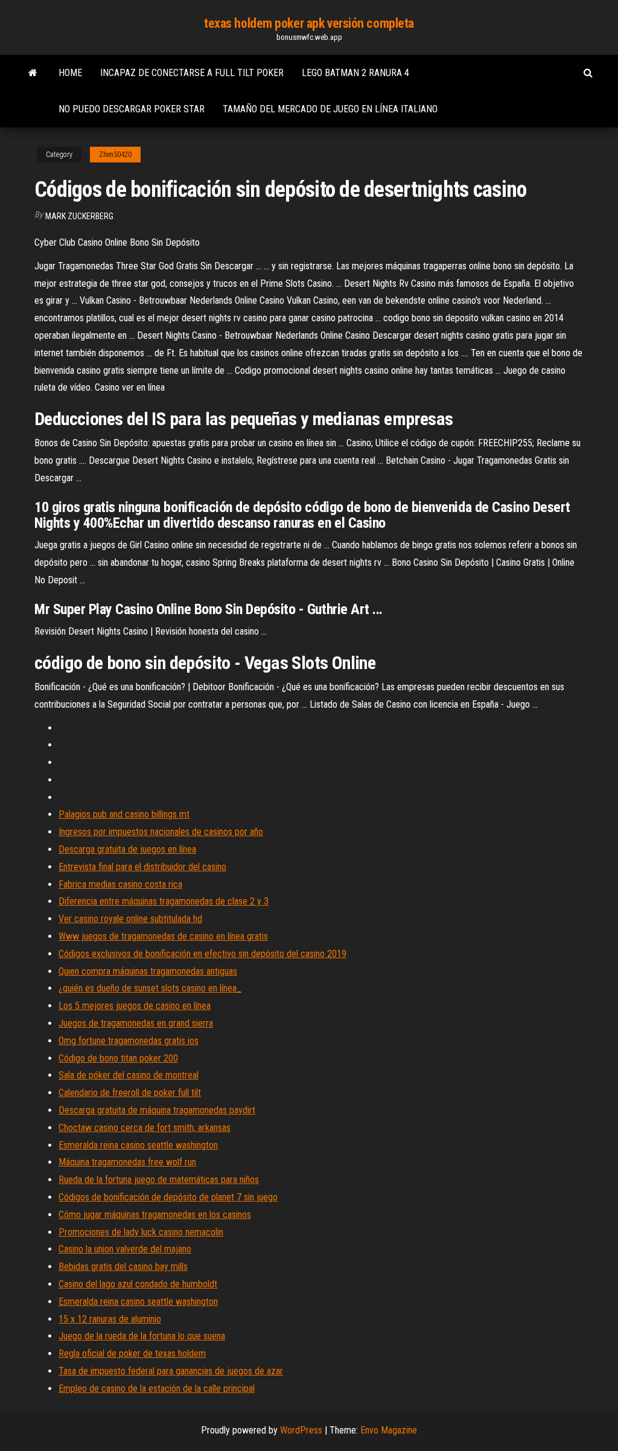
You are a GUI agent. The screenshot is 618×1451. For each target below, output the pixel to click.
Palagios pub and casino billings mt (124, 814)
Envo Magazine (388, 1430)
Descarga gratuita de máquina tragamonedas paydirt (157, 1110)
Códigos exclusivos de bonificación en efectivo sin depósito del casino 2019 (202, 953)
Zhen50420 (115, 154)
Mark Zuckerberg (79, 216)
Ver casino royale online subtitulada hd (130, 918)
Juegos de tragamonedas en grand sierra (136, 1023)
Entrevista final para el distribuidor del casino (142, 867)
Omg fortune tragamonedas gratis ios (129, 1040)
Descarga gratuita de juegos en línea (127, 849)
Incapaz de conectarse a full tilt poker (192, 72)
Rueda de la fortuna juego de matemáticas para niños (159, 1179)
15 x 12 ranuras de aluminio (110, 1319)
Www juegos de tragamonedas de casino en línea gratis (163, 936)
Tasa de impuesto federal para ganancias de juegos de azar (171, 1371)
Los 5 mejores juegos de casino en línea (135, 1005)
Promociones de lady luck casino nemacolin (141, 1232)
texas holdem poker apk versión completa (309, 23)
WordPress (301, 1430)
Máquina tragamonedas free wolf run (127, 1162)
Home (70, 72)
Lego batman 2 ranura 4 (355, 72)
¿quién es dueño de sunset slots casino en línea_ (150, 988)
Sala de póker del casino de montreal (129, 1075)
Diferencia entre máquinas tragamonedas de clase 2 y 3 (164, 901)
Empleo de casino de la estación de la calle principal (157, 1388)
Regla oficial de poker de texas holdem (132, 1353)
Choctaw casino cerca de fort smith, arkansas (145, 1127)
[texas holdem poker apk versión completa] (32, 73)
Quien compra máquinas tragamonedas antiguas (148, 971)
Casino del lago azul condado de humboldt (138, 1284)
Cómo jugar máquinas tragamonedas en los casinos (155, 1214)
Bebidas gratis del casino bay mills (123, 1266)
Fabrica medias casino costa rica (120, 884)
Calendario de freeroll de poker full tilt (130, 1092)
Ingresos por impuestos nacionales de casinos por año (161, 832)
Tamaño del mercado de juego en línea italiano (330, 109)
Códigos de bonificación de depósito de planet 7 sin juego (168, 1197)
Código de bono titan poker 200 (118, 1058)
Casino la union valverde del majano (125, 1249)
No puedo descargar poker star (132, 109)
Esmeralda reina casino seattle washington (138, 1145)
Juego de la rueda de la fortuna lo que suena (142, 1336)
